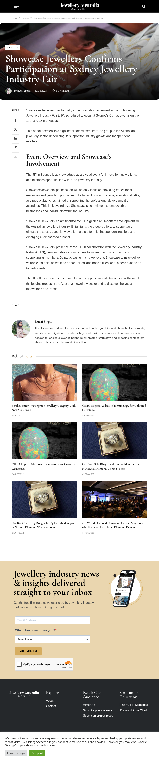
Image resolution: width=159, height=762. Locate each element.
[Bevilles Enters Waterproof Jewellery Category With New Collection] (44, 382)
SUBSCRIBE (28, 651)
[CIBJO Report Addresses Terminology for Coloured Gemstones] (114, 382)
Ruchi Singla (24, 90)
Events (13, 47)
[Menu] (16, 6)
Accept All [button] (37, 753)
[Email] (15, 156)
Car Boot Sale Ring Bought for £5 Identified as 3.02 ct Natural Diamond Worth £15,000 (113, 466)
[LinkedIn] (15, 138)
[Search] (143, 6)
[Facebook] (15, 120)
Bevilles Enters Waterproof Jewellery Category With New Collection (44, 408)
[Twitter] (15, 129)
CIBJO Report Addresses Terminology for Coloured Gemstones (114, 408)
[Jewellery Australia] (79, 6)
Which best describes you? (35, 630)
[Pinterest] (15, 147)
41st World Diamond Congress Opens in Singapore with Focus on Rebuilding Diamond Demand (112, 525)
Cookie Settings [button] (16, 753)
